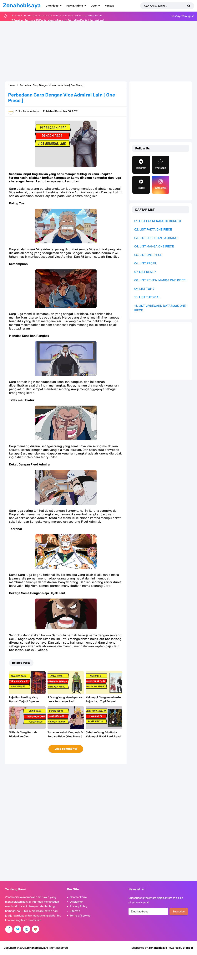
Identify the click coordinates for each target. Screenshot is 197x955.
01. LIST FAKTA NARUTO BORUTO (157, 221)
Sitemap (75, 911)
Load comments (65, 748)
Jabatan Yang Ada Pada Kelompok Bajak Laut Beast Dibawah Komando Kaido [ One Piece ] (103, 738)
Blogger (188, 947)
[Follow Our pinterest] (35, 929)
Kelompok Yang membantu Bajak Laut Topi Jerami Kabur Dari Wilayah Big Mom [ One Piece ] (104, 703)
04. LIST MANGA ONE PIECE (154, 246)
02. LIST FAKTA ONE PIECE (153, 229)
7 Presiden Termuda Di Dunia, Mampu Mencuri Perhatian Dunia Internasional (58, 16)
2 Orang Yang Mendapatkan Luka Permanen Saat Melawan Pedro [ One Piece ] (66, 701)
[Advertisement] (98, 52)
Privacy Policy (78, 906)
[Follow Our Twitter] (17, 929)
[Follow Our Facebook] (9, 929)
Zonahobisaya (158, 947)
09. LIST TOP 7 (144, 289)
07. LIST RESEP (145, 272)
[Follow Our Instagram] (26, 929)
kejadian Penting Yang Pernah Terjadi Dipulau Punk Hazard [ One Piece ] (25, 701)
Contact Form (78, 897)
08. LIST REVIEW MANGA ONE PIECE (160, 280)
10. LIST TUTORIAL (147, 297)
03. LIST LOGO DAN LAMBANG (155, 238)
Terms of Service (80, 915)
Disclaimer (76, 901)
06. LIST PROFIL (145, 263)
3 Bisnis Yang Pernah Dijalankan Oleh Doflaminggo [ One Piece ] (26, 736)
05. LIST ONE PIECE (148, 255)
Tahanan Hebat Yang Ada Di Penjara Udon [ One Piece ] (65, 734)
